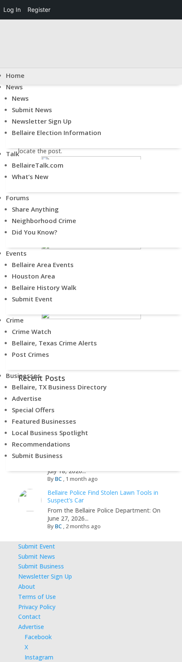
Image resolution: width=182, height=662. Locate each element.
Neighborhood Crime (44, 220)
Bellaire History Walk (44, 287)
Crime (15, 320)
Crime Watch (31, 331)
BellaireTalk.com (37, 165)
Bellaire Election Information (56, 132)
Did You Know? (34, 232)
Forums (17, 197)
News (14, 87)
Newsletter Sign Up (42, 121)
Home (15, 75)
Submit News (32, 109)
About (26, 586)
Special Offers (33, 409)
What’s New (30, 176)
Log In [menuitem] (12, 9)
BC (58, 526)
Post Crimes (30, 354)
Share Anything (35, 209)
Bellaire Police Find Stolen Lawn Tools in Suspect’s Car (102, 496)
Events (16, 253)
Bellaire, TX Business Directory (59, 387)
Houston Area (33, 276)
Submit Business (37, 455)
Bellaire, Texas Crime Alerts (54, 343)
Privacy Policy (36, 607)
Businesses (23, 375)
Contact (29, 616)
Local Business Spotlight (50, 432)
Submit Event (32, 299)
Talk (12, 153)
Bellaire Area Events (43, 264)
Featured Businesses (44, 421)
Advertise (26, 398)
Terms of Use (37, 597)
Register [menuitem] (39, 9)
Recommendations (41, 444)
